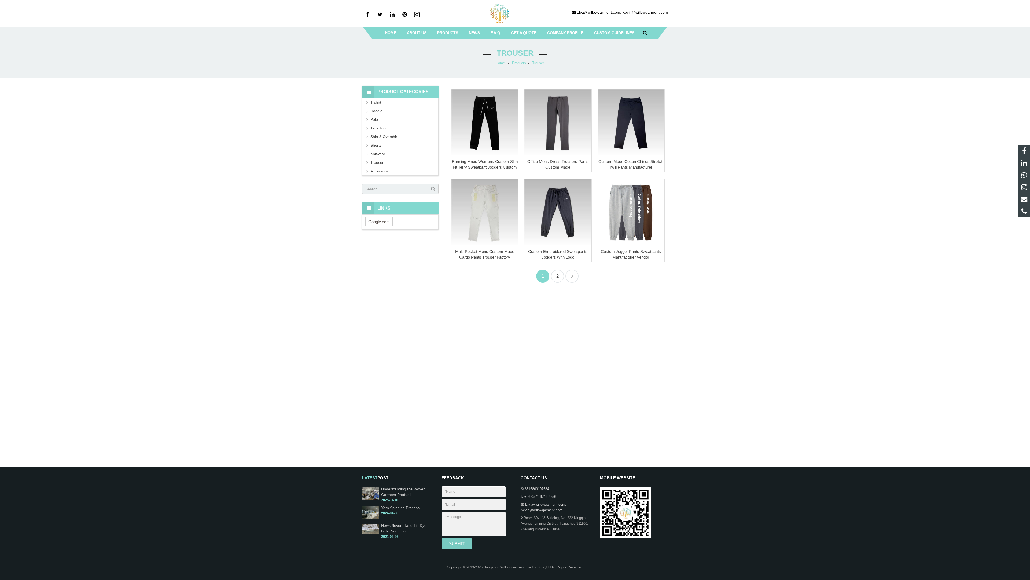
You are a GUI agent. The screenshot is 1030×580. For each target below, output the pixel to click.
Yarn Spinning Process (400, 508)
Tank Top (378, 128)
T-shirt (375, 102)
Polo (374, 119)
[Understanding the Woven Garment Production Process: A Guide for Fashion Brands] (370, 499)
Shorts (375, 145)
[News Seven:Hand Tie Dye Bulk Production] (370, 533)
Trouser (515, 53)
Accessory (379, 171)
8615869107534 (537, 489)
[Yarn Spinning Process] (370, 518)
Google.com (379, 221)
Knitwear (377, 154)
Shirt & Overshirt (384, 137)
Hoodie (376, 111)
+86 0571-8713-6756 (540, 497)
